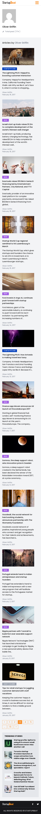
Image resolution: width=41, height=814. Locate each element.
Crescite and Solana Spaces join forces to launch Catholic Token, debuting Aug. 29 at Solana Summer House (24, 777)
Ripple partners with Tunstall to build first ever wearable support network (17, 634)
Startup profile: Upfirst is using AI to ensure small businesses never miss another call (24, 743)
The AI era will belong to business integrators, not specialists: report (25, 765)
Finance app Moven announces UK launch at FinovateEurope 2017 (18, 407)
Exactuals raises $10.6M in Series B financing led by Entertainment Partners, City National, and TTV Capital (17, 185)
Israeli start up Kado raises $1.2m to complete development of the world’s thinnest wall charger (17, 127)
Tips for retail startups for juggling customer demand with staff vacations (18, 691)
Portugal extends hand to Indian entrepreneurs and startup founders (17, 577)
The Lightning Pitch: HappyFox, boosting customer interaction (16, 74)
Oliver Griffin (7, 92)
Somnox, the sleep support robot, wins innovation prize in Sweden (17, 461)
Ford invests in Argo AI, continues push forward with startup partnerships (17, 301)
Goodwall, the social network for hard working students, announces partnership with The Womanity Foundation (17, 518)
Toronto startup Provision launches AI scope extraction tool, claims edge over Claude (25, 754)
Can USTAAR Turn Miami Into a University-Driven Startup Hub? (24, 788)
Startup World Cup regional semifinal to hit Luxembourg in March (16, 244)
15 (10, 726)
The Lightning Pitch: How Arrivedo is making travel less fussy (17, 356)
